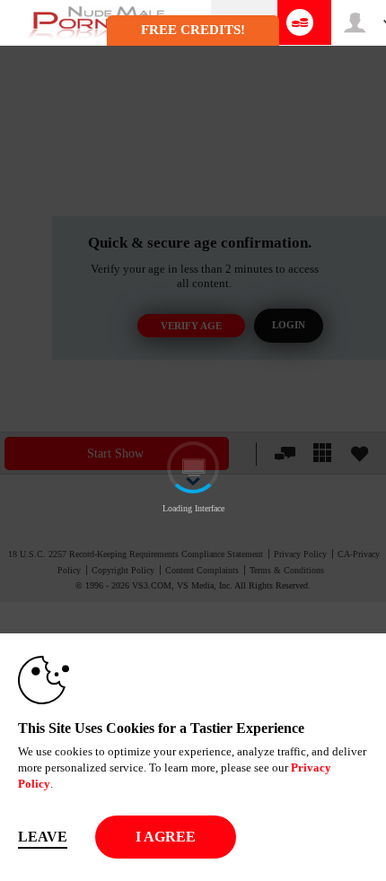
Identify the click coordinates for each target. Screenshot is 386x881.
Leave (42, 836)
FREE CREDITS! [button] (193, 29)
